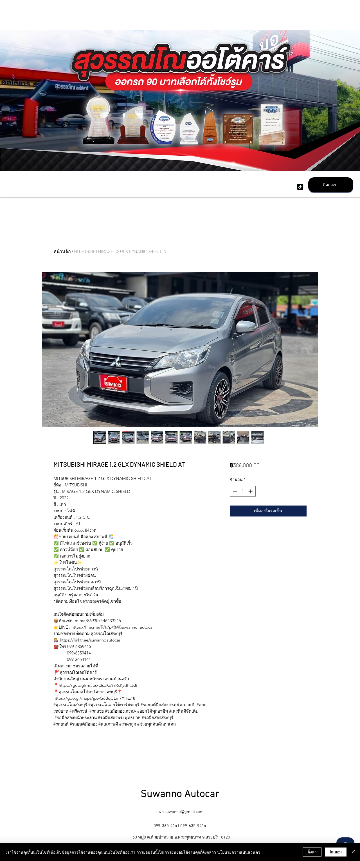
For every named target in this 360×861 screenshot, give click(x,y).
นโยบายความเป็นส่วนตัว (238, 852)
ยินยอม (336, 852)
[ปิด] (353, 852)
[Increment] (251, 491)
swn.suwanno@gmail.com (180, 811)
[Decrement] (234, 491)
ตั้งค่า (312, 852)
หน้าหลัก (62, 251)
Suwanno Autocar (180, 794)
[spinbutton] (242, 491)
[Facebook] (291, 187)
